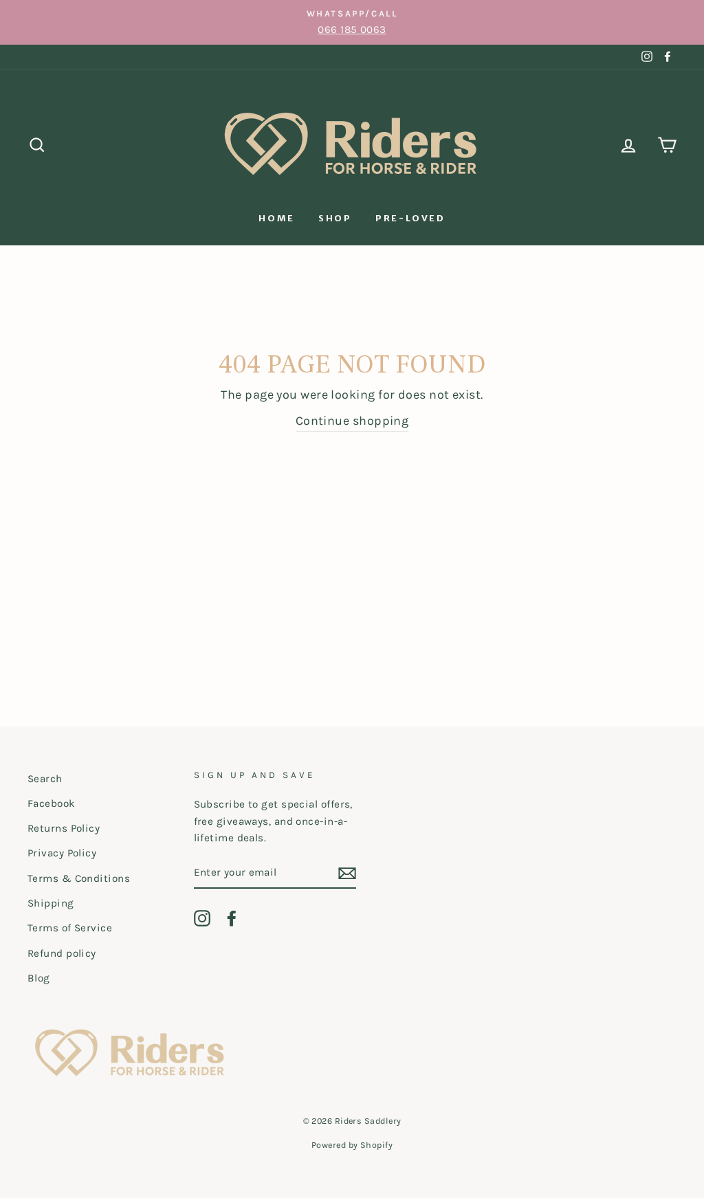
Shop (334, 218)
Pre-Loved (410, 218)
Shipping (51, 903)
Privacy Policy (62, 853)
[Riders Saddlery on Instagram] (202, 918)
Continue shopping (352, 420)
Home (276, 218)
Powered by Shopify (352, 1145)
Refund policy (62, 953)
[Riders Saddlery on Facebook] (231, 918)
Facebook (52, 803)
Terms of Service (70, 928)
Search (45, 779)
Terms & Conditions (79, 878)
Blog (39, 978)
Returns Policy (64, 828)
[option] (352, 22)
